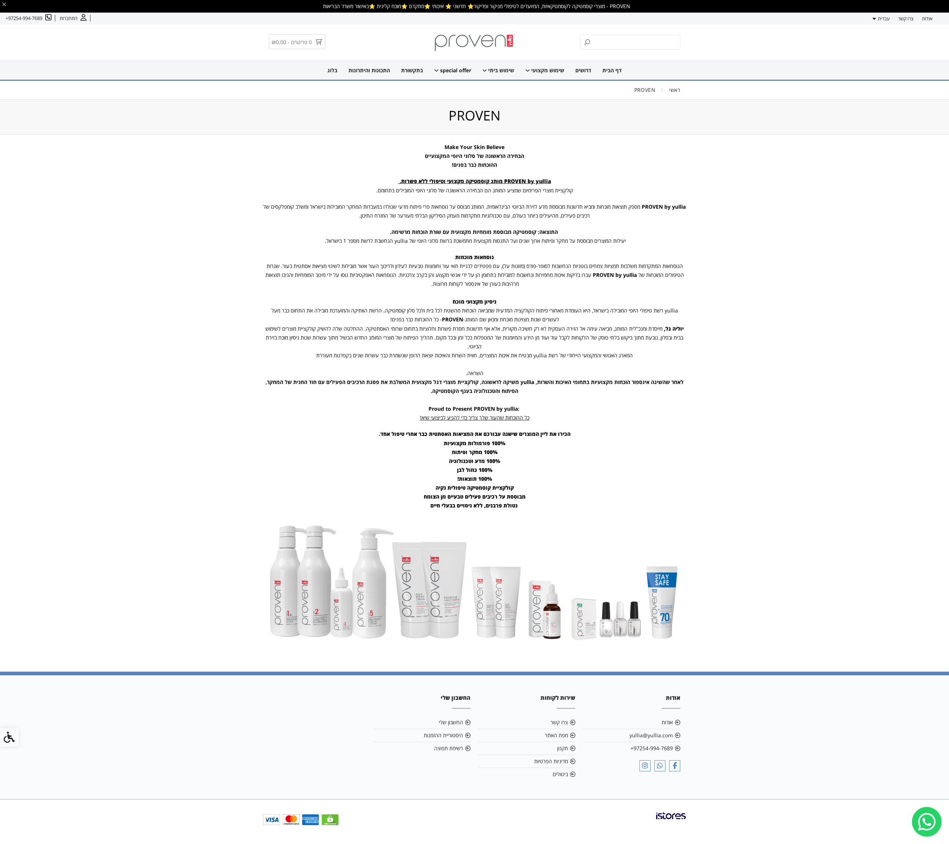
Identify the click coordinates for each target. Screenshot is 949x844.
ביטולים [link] (560, 774)
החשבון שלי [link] (451, 722)
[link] (927, 822)
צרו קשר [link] (905, 18)
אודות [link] (927, 18)
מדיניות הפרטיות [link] (551, 761)
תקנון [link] (562, 748)
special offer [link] (455, 70)
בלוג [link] (332, 70)
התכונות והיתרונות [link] (369, 70)
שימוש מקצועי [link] (547, 70)
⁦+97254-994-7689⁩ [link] (652, 748)
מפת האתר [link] (556, 735)
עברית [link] (884, 18)
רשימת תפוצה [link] (448, 748)
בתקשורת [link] (412, 70)
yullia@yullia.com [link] (651, 735)
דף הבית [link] (612, 70)
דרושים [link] (583, 70)
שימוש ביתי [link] (500, 70)
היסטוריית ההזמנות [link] (443, 735)
